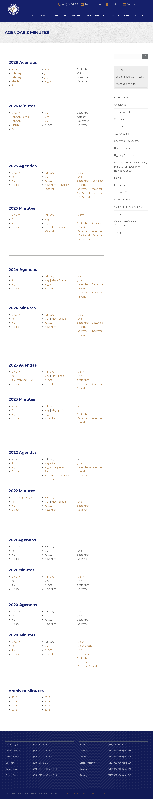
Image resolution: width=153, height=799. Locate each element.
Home (33, 15)
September (83, 180)
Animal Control (122, 112)
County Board (123, 69)
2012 (47, 709)
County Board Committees (130, 76)
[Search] (145, 56)
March (15, 81)
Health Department (124, 148)
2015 (47, 697)
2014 (47, 701)
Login (103, 794)
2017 (14, 705)
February (16, 77)
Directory (114, 4)
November (50, 184)
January (16, 69)
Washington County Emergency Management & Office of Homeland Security (130, 166)
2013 (47, 705)
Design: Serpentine (87, 794)
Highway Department (125, 155)
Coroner (118, 126)
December (82, 188)
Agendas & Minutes (126, 83)
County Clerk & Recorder (127, 140)
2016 (14, 709)
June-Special (83, 654)
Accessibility (68, 794)
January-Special (30, 497)
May (47, 69)
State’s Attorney (122, 199)
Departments (59, 15)
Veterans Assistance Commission (125, 223)
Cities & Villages (95, 15)
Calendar (131, 4)
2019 (14, 697)
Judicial (117, 178)
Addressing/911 (122, 97)
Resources (124, 15)
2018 (14, 701)
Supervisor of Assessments (128, 206)
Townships (77, 15)
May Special (58, 375)
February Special (20, 73)
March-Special (84, 645)
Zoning (117, 232)
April (14, 85)
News (111, 15)
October (16, 184)
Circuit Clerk (120, 119)
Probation (119, 185)
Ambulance (120, 104)
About (44, 15)
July (46, 77)
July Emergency (19, 380)
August (48, 81)
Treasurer (119, 214)
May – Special (59, 280)
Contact (138, 15)
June (47, 73)
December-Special (87, 666)
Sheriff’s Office (121, 192)
